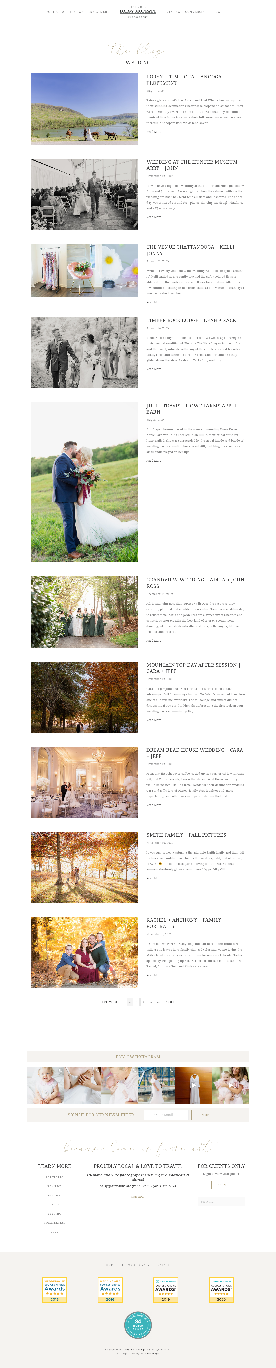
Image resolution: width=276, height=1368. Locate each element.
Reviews (76, 12)
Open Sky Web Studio (140, 1353)
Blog (216, 12)
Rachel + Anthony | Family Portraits (183, 922)
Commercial (196, 12)
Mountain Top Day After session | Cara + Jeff (193, 667)
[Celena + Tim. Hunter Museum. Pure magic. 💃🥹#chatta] (193, 1085)
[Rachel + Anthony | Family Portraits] (84, 987)
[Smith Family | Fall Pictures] (84, 902)
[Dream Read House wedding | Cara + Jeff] (84, 816)
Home (111, 1265)
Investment (99, 12)
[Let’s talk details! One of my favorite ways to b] (82, 1085)
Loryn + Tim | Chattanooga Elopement (184, 79)
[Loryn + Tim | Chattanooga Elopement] (84, 143)
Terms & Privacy (136, 1265)
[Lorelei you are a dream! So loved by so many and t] (119, 1085)
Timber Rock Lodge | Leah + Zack (191, 320)
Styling (173, 12)
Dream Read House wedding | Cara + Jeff (194, 752)
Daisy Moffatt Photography (137, 1349)
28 (158, 1002)
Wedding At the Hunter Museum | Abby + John (194, 164)
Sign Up (203, 1115)
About (55, 1204)
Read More (153, 132)
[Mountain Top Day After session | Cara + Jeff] (84, 732)
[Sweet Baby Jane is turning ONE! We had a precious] (45, 1085)
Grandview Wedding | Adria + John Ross (195, 582)
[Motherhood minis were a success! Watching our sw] (230, 1085)
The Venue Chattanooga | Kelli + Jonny (192, 249)
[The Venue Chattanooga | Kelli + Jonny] (84, 296)
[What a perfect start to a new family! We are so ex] (156, 1085)
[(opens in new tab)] (54, 1301)
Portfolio (55, 12)
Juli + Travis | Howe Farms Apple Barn (191, 408)
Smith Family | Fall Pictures (186, 834)
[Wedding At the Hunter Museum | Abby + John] (84, 229)
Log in (156, 1353)
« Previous (109, 1002)
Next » (169, 1002)
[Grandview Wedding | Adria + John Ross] (84, 646)
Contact (162, 1265)
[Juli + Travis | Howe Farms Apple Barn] (84, 561)
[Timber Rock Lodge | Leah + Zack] (84, 387)
